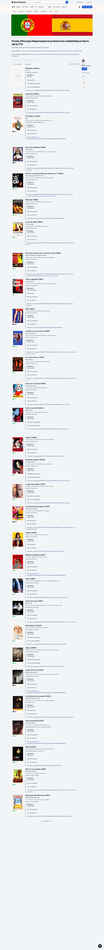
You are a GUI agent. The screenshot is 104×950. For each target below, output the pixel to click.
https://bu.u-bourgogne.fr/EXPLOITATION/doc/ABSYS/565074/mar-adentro (47, 644)
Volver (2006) (31, 437)
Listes (27, 37)
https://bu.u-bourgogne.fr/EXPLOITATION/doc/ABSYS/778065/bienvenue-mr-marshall (50, 816)
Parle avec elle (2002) (34, 408)
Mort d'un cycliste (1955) (35, 769)
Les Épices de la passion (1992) (38, 696)
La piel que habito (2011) (35, 484)
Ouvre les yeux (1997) (34, 601)
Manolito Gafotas (32, 68)
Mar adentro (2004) (33, 626)
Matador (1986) (31, 200)
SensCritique (14, 37)
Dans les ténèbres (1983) (35, 147)
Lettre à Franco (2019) (34, 670)
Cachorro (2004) (32, 94)
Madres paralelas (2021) (35, 555)
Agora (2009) (30, 648)
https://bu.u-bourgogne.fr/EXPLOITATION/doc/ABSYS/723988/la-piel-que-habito (48, 503)
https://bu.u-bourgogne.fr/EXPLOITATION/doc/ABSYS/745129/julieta (45, 551)
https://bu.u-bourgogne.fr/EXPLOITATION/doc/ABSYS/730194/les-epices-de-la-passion (50, 717)
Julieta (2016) (31, 533)
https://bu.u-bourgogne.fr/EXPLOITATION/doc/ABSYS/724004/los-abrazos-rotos (48, 480)
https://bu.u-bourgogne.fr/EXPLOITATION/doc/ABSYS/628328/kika (45, 327)
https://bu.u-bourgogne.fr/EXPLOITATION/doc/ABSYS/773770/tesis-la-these (47, 597)
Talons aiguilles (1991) (34, 279)
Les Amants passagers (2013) (37, 506)
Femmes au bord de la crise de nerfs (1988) (43, 253)
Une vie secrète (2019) (34, 721)
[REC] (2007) (30, 747)
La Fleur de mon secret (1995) (37, 331)
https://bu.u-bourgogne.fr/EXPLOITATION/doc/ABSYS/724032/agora (45, 666)
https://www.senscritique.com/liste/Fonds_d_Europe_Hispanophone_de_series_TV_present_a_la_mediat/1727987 (52, 51)
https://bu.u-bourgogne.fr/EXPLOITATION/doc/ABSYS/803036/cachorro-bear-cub (49, 112)
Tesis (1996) (30, 579)
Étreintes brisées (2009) (35, 460)
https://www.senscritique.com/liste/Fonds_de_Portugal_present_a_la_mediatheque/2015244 (54, 54)
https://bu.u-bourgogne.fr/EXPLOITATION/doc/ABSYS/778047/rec (44, 765)
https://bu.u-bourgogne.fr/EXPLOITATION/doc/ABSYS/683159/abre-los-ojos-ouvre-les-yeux (51, 622)
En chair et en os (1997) (34, 357)
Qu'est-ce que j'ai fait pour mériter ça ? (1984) (44, 173)
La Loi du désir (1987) (34, 222)
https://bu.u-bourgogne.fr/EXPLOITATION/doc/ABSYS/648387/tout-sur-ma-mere (48, 404)
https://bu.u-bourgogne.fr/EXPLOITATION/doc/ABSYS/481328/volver (45, 456)
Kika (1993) (30, 309)
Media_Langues (21, 37)
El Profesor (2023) (32, 116)
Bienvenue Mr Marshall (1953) (37, 795)
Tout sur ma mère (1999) (35, 383)
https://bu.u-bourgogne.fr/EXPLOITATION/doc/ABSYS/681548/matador (46, 218)
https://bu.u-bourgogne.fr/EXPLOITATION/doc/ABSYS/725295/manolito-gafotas (48, 90)
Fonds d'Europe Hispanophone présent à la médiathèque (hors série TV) (38, 37)
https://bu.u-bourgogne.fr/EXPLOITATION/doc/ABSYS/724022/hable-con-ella (47, 429)
